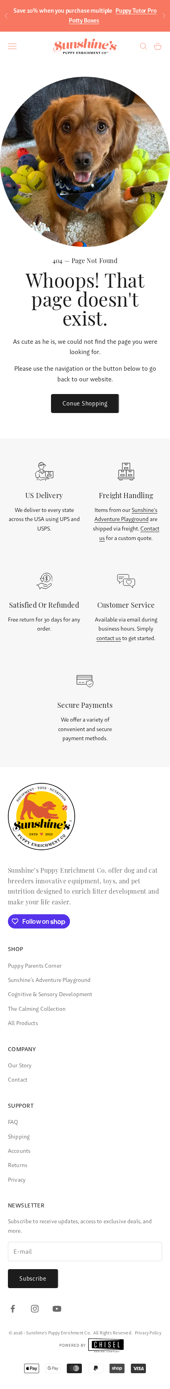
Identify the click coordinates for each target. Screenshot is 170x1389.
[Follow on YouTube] (57, 1308)
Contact (17, 1079)
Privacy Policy (148, 1333)
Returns (17, 1165)
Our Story (20, 1065)
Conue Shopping (85, 403)
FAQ (13, 1122)
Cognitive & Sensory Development (50, 994)
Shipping (19, 1136)
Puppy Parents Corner (35, 965)
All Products (23, 1023)
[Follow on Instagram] (35, 1308)
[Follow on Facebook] (12, 1308)
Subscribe (33, 1278)
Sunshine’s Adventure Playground (49, 979)
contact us (108, 638)
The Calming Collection (37, 1008)
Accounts (19, 1150)
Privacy (17, 1179)
